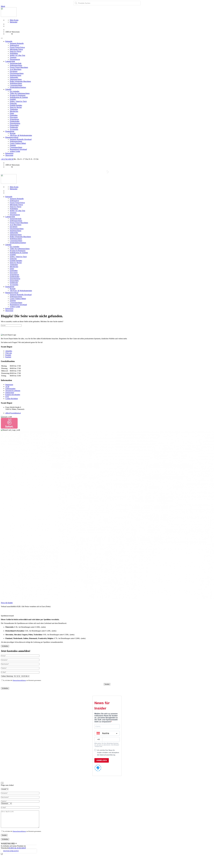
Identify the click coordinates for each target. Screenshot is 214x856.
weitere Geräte (15, 151)
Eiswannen (14, 117)
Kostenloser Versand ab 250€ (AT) (17, 30)
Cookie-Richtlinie (11, 399)
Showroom (9, 155)
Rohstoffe (8, 41)
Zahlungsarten (10, 389)
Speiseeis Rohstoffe (17, 43)
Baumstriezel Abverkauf (18, 149)
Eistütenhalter (14, 121)
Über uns (8, 353)
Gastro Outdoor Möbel (18, 143)
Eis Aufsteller (14, 91)
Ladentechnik (10, 61)
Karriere (8, 357)
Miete (15, 34)
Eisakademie (9, 131)
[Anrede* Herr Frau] (4, 789)
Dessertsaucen (15, 59)
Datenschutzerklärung (19, 680)
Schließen (5, 646)
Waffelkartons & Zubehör (19, 97)
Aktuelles (8, 351)
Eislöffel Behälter (16, 105)
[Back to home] (8, 16)
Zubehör (8, 89)
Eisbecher (13, 103)
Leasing (8, 34)
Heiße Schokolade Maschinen (20, 81)
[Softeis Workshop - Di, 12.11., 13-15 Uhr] (15, 676)
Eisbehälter (14, 115)
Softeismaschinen (16, 65)
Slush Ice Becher (16, 107)
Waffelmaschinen (16, 83)
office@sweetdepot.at (13, 413)
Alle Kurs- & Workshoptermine (21, 135)
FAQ (7, 397)
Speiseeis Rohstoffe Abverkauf (21, 139)
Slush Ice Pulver (15, 51)
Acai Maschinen (15, 69)
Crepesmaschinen (16, 85)
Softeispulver (14, 45)
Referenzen (9, 153)
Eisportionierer (15, 123)
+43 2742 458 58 (7, 159)
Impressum (9, 385)
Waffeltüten (14, 53)
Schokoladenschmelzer (18, 87)
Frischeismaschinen (17, 73)
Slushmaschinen (15, 75)
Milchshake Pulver (16, 49)
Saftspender (14, 77)
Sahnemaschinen (16, 79)
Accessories (14, 129)
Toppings (13, 57)
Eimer (12, 113)
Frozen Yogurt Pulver (17, 47)
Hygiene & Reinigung (17, 95)
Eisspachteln (14, 125)
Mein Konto (14, 20)
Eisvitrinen (13, 71)
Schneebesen (14, 119)
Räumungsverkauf (11, 137)
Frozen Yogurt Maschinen (19, 67)
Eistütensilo (14, 127)
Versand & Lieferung (12, 391)
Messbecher (14, 111)
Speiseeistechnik (15, 63)
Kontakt (8, 355)
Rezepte (12, 133)
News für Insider (7, 603)
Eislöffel (13, 99)
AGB (7, 387)
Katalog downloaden (12, 395)
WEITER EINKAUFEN (11, 851)
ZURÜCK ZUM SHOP (17, 848)
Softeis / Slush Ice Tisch (18, 101)
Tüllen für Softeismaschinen (20, 93)
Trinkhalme (14, 109)
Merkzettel (13, 22)
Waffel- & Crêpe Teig (17, 55)
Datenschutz (9, 393)
